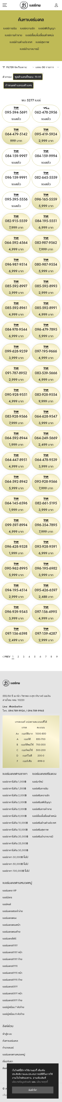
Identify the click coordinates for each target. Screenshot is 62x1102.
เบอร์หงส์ (7, 904)
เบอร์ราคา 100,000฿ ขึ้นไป (16, 871)
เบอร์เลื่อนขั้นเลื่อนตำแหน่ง (39, 35)
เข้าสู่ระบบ (7, 1034)
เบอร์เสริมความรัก (40, 795)
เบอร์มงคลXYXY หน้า (12, 952)
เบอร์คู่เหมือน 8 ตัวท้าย (13, 1014)
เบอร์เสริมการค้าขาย (42, 809)
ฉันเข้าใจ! (32, 1090)
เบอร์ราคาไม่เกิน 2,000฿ (15, 795)
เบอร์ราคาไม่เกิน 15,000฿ (15, 829)
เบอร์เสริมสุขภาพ (40, 829)
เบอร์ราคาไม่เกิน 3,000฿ (15, 802)
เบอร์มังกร (7, 897)
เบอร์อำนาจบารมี (29, 49)
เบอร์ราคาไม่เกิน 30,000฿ (15, 850)
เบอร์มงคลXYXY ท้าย (12, 959)
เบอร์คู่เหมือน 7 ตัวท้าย (13, 1007)
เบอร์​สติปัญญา (46, 28)
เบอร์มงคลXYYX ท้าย (12, 979)
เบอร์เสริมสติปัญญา (41, 802)
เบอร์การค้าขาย (13, 35)
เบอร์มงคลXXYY (10, 986)
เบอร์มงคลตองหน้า (11, 925)
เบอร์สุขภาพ (42, 42)
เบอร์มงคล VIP (10, 890)
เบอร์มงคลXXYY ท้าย (12, 1000)
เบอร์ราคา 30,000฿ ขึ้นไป (15, 857)
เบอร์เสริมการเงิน (40, 788)
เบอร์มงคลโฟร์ (9, 938)
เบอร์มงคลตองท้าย (11, 931)
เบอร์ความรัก (27, 28)
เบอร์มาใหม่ (37, 781)
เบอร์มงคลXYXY (10, 945)
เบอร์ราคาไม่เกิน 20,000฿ (15, 836)
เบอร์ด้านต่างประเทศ (21, 42)
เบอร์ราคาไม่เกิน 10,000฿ (15, 823)
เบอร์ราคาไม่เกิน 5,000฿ (15, 809)
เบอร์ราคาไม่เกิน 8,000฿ (15, 816)
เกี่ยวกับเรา (8, 1061)
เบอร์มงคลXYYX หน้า (12, 973)
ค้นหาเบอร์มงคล (10, 1040)
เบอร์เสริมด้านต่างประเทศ (44, 823)
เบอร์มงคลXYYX (10, 966)
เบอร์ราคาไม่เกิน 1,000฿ (14, 781)
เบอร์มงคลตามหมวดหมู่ (14, 1054)
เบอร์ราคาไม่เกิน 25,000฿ (15, 843)
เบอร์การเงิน (10, 28)
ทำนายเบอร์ (8, 1047)
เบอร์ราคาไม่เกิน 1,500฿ (14, 788)
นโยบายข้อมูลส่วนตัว (21, 1081)
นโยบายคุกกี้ (42, 1081)
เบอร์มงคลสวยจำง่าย (13, 911)
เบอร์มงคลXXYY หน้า (12, 993)
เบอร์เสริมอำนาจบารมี (42, 836)
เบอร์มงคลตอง (9, 918)
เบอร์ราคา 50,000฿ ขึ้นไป (15, 864)
